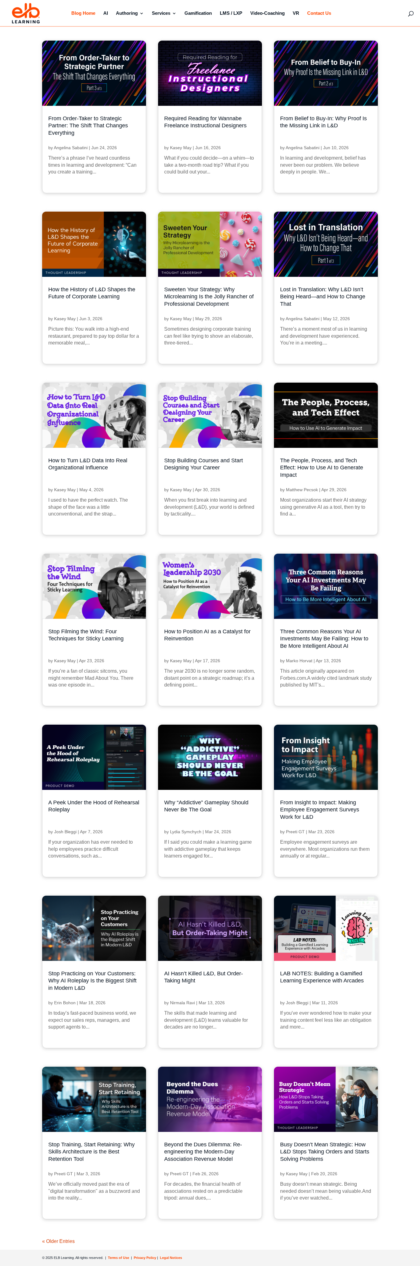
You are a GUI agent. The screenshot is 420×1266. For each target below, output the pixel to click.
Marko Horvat (299, 660)
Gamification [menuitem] (198, 13)
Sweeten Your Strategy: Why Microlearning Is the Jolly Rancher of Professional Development (209, 296)
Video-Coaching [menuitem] (267, 13)
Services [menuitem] (161, 13)
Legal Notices (171, 1258)
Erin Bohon (65, 1002)
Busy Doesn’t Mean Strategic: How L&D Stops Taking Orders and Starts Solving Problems (324, 1151)
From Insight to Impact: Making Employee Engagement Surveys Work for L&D (319, 809)
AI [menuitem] (105, 13)
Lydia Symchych (185, 831)
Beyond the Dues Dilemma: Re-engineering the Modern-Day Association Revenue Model (203, 1151)
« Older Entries (58, 1241)
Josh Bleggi (65, 831)
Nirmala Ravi (182, 1002)
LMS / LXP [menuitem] (231, 13)
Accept (268, 1241)
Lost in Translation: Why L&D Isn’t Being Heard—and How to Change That (322, 296)
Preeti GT (295, 831)
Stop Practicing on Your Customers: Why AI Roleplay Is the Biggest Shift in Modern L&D (92, 980)
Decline (314, 1241)
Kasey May (181, 147)
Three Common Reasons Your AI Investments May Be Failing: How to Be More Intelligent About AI (324, 638)
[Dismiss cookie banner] (334, 1184)
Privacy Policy (145, 1258)
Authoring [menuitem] (127, 13)
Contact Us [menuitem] (319, 13)
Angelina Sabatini (71, 147)
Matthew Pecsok (302, 489)
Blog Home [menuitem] (83, 13)
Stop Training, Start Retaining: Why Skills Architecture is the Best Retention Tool (91, 1151)
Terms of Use (118, 1258)
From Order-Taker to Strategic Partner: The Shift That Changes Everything (88, 125)
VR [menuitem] (296, 13)
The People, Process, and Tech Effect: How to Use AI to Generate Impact (321, 467)
